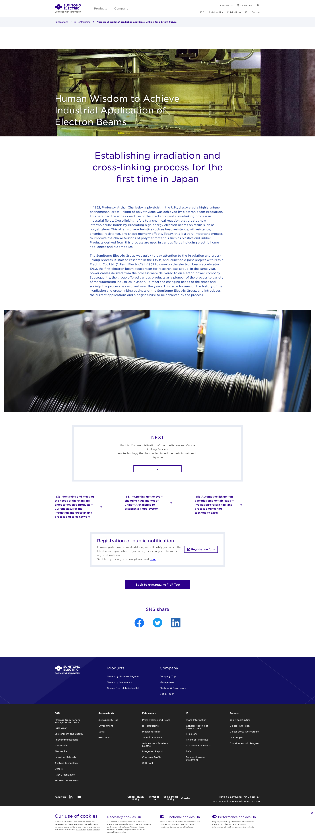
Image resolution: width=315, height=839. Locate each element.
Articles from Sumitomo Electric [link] (155, 744)
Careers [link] (256, 12)
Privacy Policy (93, 829)
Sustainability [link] (216, 12)
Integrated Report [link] (152, 751)
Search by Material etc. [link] (120, 682)
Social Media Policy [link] (171, 798)
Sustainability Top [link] (108, 720)
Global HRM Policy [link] (240, 725)
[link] (68, 8)
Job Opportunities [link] (240, 720)
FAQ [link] (188, 751)
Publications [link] (234, 12)
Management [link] (167, 682)
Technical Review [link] (152, 737)
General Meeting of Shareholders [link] (197, 727)
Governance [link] (105, 737)
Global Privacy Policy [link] (135, 798)
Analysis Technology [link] (66, 763)
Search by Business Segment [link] (123, 676)
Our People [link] (236, 737)
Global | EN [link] (246, 5)
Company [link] (121, 8)
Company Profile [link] (151, 757)
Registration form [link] (203, 549)
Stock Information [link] (196, 720)
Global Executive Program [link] (244, 731)
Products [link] (100, 8)
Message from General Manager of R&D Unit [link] (67, 721)
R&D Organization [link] (65, 774)
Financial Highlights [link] (197, 739)
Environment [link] (105, 725)
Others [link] (59, 769)
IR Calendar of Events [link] (198, 745)
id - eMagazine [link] (82, 21)
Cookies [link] (185, 798)
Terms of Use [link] (154, 798)
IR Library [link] (191, 733)
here (153, 559)
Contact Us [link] (226, 5)
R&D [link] (201, 12)
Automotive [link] (61, 745)
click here (80, 829)
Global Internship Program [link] (244, 743)
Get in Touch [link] (167, 693)
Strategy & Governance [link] (173, 688)
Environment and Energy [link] (69, 733)
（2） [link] (157, 468)
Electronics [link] (61, 751)
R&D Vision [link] (61, 728)
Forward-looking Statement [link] (195, 758)
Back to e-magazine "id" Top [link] (157, 584)
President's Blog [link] (151, 731)
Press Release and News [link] (156, 720)
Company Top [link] (168, 676)
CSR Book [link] (147, 763)
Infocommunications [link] (66, 739)
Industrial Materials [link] (65, 757)
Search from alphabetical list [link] (123, 688)
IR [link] (246, 12)
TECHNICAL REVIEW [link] (67, 780)
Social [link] (101, 731)
